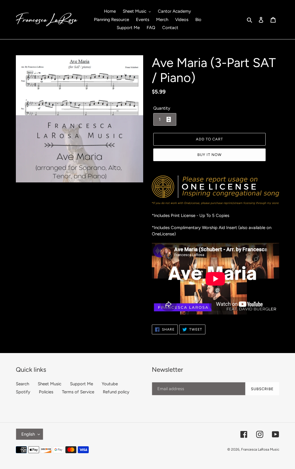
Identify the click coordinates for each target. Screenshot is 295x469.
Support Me (81, 383)
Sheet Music (49, 383)
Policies (46, 391)
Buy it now (209, 154)
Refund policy (116, 391)
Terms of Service (78, 391)
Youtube (110, 383)
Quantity (161, 108)
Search (22, 383)
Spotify (23, 391)
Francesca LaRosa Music (260, 449)
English (28, 434)
